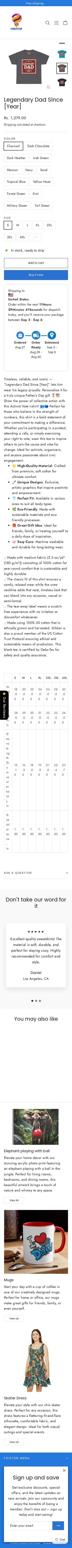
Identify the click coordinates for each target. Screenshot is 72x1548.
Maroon (12, 170)
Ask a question (18, 873)
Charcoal (13, 146)
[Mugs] (36, 1242)
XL (37, 225)
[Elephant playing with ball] (36, 1127)
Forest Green (16, 193)
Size (7, 217)
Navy (29, 170)
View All (14, 1200)
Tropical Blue (16, 181)
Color (10, 138)
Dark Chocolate (38, 146)
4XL (22, 237)
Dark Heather (16, 158)
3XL (9, 237)
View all (14, 1318)
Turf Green (42, 205)
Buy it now (36, 275)
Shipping (10, 125)
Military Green (17, 205)
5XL (35, 237)
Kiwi (36, 193)
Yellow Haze (41, 181)
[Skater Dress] (36, 1360)
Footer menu (17, 1458)
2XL (49, 225)
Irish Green (41, 158)
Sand (43, 170)
